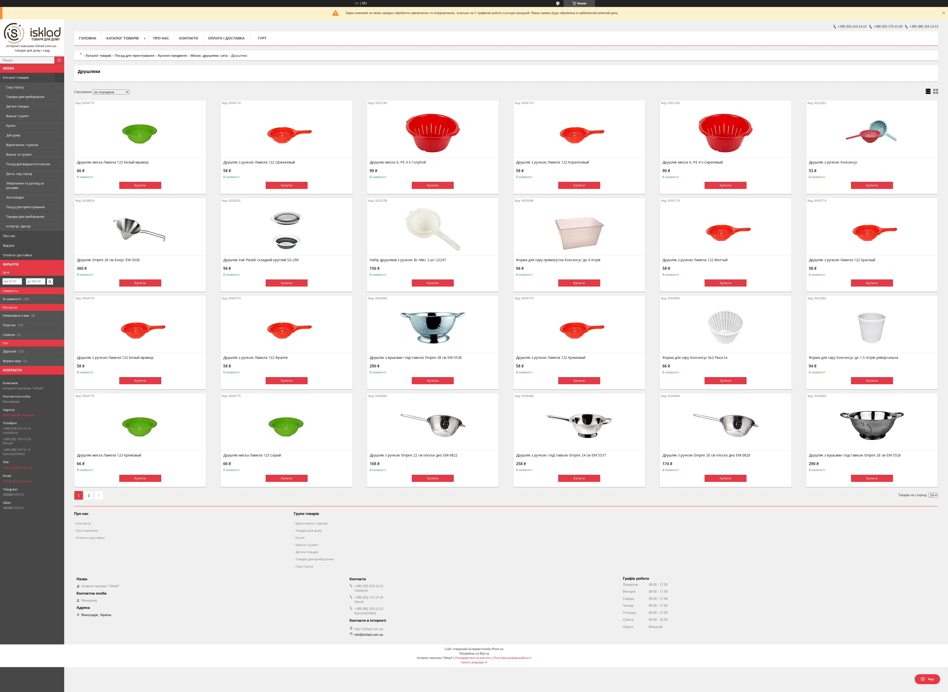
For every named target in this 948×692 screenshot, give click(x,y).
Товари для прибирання (25, 96)
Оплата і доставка (17, 255)
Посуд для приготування (25, 207)
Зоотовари (15, 197)
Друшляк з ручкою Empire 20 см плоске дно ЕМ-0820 (706, 455)
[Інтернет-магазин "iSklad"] (32, 33)
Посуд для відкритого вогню (28, 164)
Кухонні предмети (172, 55)
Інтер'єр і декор (18, 226)
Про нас (9, 236)
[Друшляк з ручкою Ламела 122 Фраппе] (286, 328)
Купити (140, 185)
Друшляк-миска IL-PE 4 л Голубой (398, 162)
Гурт (262, 38)
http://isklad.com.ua (18, 467)
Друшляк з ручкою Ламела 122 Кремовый (550, 357)
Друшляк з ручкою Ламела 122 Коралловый (552, 162)
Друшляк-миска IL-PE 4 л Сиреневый (692, 162)
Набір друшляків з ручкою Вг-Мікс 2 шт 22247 (408, 260)
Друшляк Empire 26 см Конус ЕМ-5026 (108, 260)
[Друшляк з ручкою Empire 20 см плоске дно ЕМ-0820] (725, 425)
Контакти (188, 38)
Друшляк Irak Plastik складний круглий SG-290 (261, 260)
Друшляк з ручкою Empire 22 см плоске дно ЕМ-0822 (413, 455)
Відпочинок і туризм (22, 145)
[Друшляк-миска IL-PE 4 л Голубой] (433, 132)
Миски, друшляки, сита (209, 55)
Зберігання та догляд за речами (25, 185)
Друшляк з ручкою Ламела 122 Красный (842, 260)
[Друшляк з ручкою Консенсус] (872, 132)
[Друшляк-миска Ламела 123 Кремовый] (140, 425)
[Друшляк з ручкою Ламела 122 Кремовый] (579, 328)
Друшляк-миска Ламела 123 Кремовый (109, 455)
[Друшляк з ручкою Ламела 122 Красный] (872, 230)
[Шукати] (59, 60)
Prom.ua (497, 649)
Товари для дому (309, 530)
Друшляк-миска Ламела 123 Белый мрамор (113, 162)
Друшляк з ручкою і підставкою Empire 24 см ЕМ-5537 (561, 455)
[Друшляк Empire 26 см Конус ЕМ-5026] (140, 230)
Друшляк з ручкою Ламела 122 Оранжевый (259, 162)
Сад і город (14, 87)
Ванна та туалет (19, 154)
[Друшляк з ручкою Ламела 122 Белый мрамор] (140, 328)
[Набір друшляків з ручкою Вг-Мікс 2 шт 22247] (433, 230)
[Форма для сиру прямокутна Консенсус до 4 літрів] (579, 230)
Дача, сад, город (19, 173)
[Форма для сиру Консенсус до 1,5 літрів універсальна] (872, 328)
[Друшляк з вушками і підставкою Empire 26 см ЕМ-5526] (872, 425)
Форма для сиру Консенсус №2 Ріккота (694, 357)
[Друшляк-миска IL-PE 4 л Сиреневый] (725, 132)
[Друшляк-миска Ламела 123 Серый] (286, 425)
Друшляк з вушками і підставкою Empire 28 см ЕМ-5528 (416, 357)
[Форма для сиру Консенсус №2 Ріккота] (725, 328)
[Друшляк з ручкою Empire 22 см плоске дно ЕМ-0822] (433, 425)
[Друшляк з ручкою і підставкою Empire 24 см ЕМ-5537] (579, 425)
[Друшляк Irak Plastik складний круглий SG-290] (286, 230)
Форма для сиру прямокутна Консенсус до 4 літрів (558, 260)
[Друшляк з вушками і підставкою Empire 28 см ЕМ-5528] (433, 328)
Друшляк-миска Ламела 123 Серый (252, 455)
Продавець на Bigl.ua (474, 653)
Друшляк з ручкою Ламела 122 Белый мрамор (115, 357)
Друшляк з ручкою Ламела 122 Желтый (695, 260)
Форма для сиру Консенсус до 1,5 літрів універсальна (853, 357)
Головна (87, 38)
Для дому (13, 135)
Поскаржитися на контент (473, 658)
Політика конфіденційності (512, 658)
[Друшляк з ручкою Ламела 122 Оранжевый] (286, 132)
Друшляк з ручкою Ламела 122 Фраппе (255, 357)
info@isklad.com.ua (17, 481)
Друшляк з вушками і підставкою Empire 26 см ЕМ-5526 (855, 455)
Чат (931, 679)
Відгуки (8, 245)
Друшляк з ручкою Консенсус (833, 162)
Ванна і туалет (17, 116)
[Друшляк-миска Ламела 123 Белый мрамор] (140, 132)
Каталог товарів (16, 77)
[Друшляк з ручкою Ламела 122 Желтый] (725, 230)
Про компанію (87, 530)
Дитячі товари (17, 106)
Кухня (10, 125)
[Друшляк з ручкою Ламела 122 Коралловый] (579, 132)
